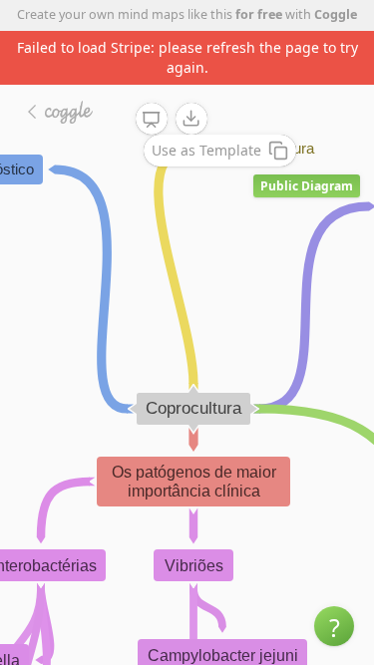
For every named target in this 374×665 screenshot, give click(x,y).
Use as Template (206, 150)
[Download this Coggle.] (191, 119)
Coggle (335, 14)
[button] (334, 626)
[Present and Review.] (152, 120)
